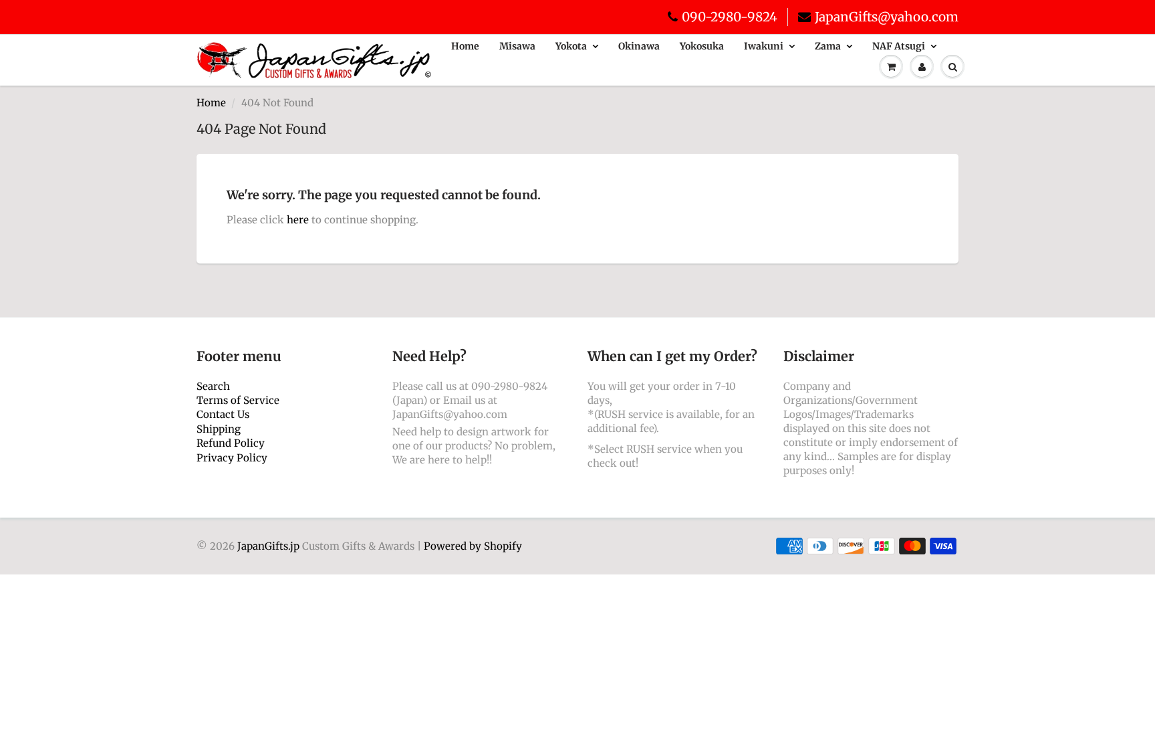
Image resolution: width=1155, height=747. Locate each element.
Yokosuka (702, 46)
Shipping (219, 429)
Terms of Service (238, 400)
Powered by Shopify (473, 546)
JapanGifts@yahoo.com (886, 17)
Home (465, 46)
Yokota (571, 46)
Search (213, 386)
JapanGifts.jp (268, 546)
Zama (828, 46)
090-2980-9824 (729, 17)
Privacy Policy (232, 457)
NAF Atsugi (898, 46)
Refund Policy (231, 443)
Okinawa (639, 46)
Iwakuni (763, 46)
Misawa (517, 46)
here (298, 219)
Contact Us (223, 414)
